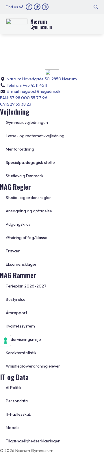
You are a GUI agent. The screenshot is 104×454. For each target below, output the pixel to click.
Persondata (17, 401)
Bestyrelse (15, 299)
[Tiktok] (37, 6)
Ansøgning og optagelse (29, 211)
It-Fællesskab (18, 414)
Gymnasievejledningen (27, 122)
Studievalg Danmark (24, 175)
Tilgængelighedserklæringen (33, 441)
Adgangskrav (18, 224)
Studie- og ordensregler (28, 197)
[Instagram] (45, 6)
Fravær (13, 251)
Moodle (13, 427)
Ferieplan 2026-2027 (26, 286)
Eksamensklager (21, 264)
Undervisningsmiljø (23, 339)
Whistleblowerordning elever (33, 366)
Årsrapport (16, 312)
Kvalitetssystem (20, 326)
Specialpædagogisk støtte (30, 162)
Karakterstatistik (21, 352)
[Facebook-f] (29, 6)
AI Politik (13, 387)
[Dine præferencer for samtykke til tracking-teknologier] (5, 340)
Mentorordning (20, 149)
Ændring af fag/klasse (26, 237)
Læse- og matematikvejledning (35, 135)
